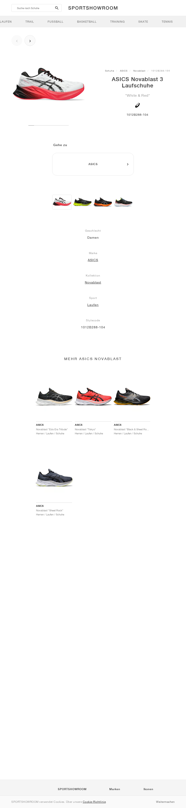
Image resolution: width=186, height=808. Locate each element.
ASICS (123, 70)
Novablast (139, 70)
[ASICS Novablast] (82, 202)
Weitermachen (165, 801)
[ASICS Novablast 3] (62, 202)
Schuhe (109, 70)
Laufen (93, 305)
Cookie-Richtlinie (94, 801)
